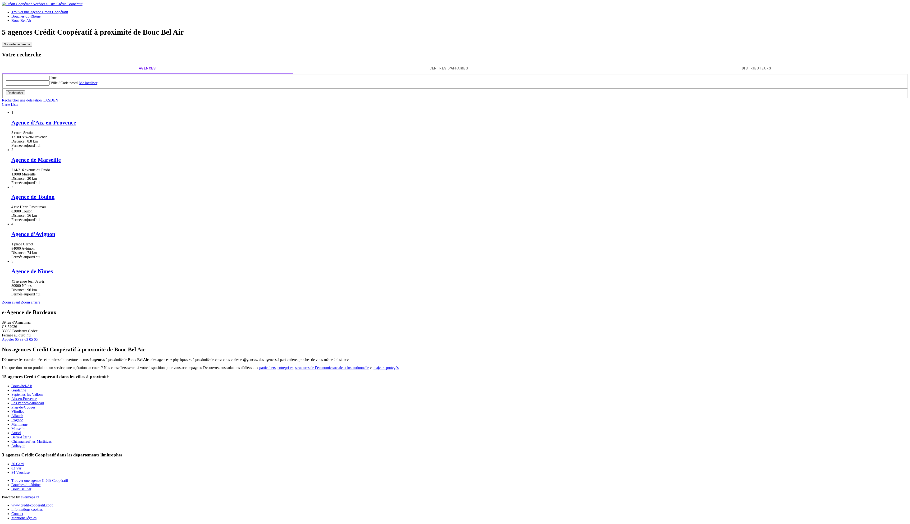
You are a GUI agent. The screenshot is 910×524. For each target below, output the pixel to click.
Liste (14, 104)
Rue (53, 78)
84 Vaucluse (20, 472)
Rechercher (15, 93)
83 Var (16, 468)
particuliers (267, 368)
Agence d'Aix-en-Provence (43, 123)
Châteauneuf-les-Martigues (31, 441)
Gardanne (18, 390)
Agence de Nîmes (32, 271)
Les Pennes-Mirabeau (27, 403)
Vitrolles (17, 411)
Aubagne (18, 446)
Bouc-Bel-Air (21, 386)
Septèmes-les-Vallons (27, 394)
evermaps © (30, 497)
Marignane (19, 424)
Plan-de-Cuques (23, 407)
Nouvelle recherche (17, 44)
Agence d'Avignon (33, 234)
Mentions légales (23, 518)
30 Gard (17, 464)
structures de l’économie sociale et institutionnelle (332, 368)
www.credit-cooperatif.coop (32, 505)
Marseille (18, 429)
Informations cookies (27, 509)
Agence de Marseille (36, 160)
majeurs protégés (386, 368)
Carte (6, 104)
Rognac (17, 420)
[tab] (147, 68)
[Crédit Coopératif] (17, 4)
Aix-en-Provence (24, 399)
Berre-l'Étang (21, 437)
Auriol (16, 433)
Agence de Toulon (33, 197)
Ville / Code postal (64, 83)
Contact (17, 514)
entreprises (285, 368)
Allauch (17, 416)
